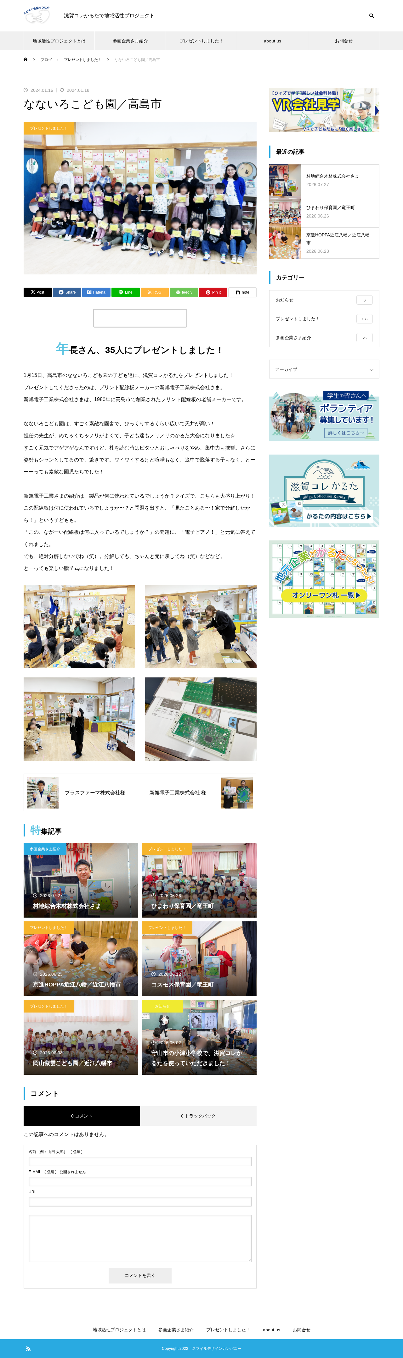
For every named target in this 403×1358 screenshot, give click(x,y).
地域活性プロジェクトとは (59, 40)
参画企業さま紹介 (130, 40)
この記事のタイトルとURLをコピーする (140, 318)
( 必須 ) (55, 1152)
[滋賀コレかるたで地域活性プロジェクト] (37, 15)
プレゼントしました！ (201, 40)
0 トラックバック (198, 1115)
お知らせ (162, 1006)
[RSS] (28, 1348)
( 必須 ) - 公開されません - (58, 1172)
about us (272, 40)
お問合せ (344, 40)
